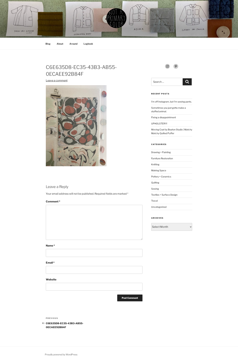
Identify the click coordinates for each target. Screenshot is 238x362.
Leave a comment (57, 80)
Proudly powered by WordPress (61, 354)
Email (50, 262)
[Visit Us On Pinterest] (176, 68)
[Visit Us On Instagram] (167, 68)
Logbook (88, 43)
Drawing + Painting (161, 152)
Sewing (155, 188)
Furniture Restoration (162, 158)
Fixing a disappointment (163, 117)
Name (50, 245)
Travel (154, 200)
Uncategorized (158, 206)
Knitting (155, 164)
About (60, 43)
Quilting (155, 182)
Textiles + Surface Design (164, 194)
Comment (53, 201)
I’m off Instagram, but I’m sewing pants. (171, 101)
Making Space (158, 170)
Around (73, 43)
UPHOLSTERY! (159, 123)
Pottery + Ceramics (161, 176)
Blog (48, 43)
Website (51, 279)
